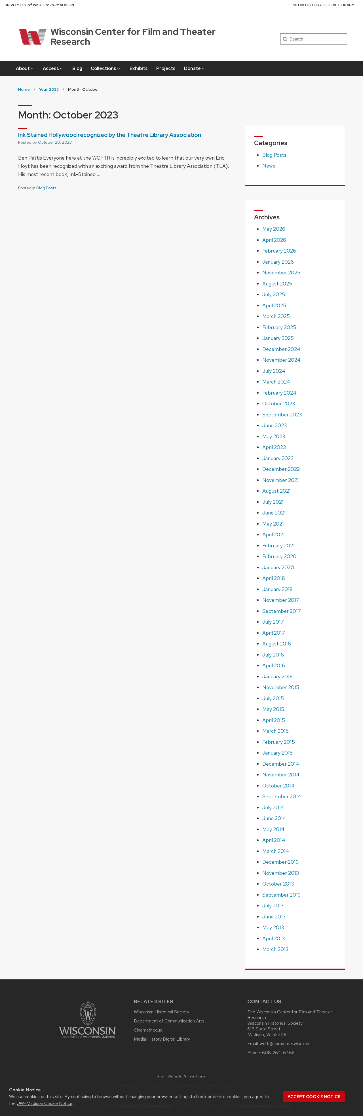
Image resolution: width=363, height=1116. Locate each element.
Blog (77, 68)
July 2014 (273, 807)
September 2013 (281, 894)
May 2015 (273, 709)
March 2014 (275, 851)
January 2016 (277, 676)
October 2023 (278, 403)
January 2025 (278, 338)
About (23, 68)
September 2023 (282, 414)
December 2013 (280, 862)
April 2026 (274, 240)
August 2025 (277, 283)
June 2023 (274, 425)
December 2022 (281, 469)
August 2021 (276, 491)
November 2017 (280, 600)
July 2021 (273, 502)
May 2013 (273, 927)
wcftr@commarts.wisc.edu (285, 1044)
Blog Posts (46, 188)
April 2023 (274, 447)
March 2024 (276, 381)
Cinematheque (148, 1030)
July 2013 (273, 905)
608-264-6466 (278, 1053)
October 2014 (278, 785)
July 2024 (273, 371)
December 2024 (281, 349)
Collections (103, 68)
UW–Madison (39, 5)
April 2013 (273, 938)
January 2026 (278, 262)
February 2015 (278, 742)
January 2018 (277, 589)
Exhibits (139, 68)
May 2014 (273, 829)
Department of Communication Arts (169, 1021)
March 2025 (276, 316)
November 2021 (280, 480)
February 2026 (279, 250)
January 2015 (277, 752)
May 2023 (273, 436)
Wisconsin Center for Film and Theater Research (133, 37)
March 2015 (275, 731)
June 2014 (274, 818)
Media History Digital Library (323, 5)
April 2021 (273, 534)
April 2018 (273, 578)
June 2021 (274, 512)
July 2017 (273, 622)
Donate (192, 68)
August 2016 (276, 643)
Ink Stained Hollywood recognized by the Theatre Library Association (109, 135)
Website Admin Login (187, 1076)
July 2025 (273, 294)
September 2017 (281, 611)
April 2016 (273, 665)
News (268, 165)
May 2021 (273, 523)
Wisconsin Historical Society (161, 1012)
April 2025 (274, 305)
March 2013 (275, 949)
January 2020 (278, 567)
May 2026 (273, 229)
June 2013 (274, 916)
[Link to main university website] (87, 1039)
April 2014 (273, 840)
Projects (166, 68)
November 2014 (280, 774)
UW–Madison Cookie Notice (44, 1103)
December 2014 (280, 764)
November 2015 (280, 687)
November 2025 (281, 272)
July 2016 (273, 654)
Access (51, 68)
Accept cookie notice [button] (314, 1097)
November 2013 (280, 873)
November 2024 (281, 360)
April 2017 (273, 633)
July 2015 (273, 698)
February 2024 (279, 392)
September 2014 (281, 796)
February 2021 (278, 545)
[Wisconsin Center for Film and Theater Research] (31, 37)
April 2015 (273, 720)
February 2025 (279, 327)
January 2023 (278, 458)
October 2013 (278, 883)
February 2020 (279, 556)
